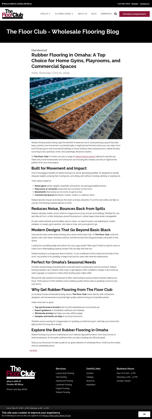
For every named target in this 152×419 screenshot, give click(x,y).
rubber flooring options (85, 156)
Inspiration (90, 385)
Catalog (89, 377)
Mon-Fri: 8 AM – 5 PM (126, 373)
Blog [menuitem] (94, 14)
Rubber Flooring (63, 392)
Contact (89, 373)
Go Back (33, 350)
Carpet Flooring (62, 388)
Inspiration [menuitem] (106, 14)
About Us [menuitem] (82, 14)
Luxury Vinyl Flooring (65, 373)
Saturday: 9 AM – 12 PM (127, 377)
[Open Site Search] (115, 14)
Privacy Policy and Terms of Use (56, 415)
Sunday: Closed (123, 381)
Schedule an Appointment (134, 14)
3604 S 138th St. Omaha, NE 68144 (18, 4)
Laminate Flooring (64, 385)
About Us (90, 381)
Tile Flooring (61, 377)
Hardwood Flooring (64, 381)
